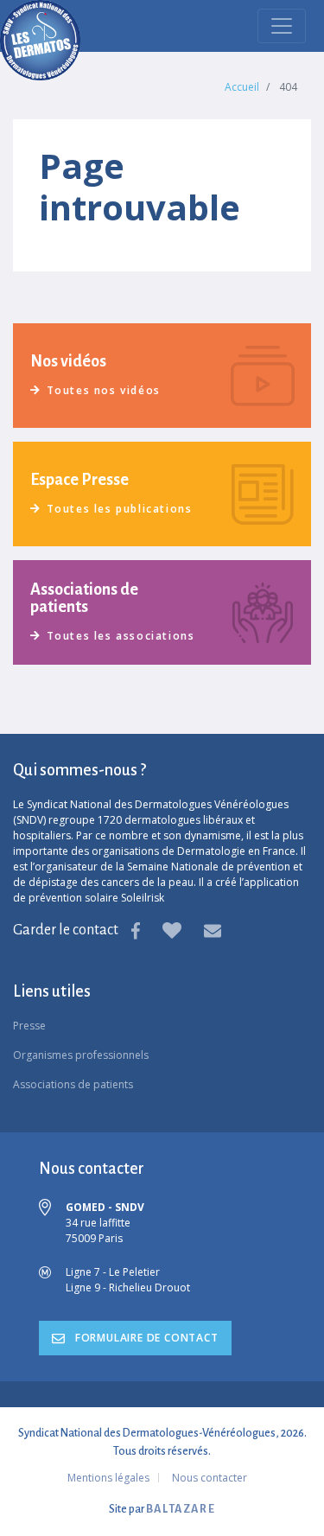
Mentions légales (108, 1477)
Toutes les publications (119, 508)
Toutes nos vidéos (104, 390)
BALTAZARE (180, 1509)
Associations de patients (73, 1084)
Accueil (242, 87)
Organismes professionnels (81, 1055)
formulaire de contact (145, 1337)
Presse (29, 1025)
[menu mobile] (281, 26)
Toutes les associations (120, 635)
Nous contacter (209, 1477)
